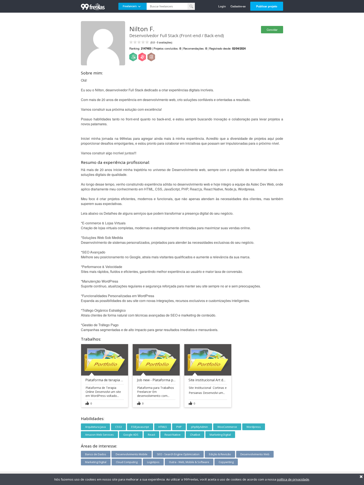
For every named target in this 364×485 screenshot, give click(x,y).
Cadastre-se (238, 6)
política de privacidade (293, 479)
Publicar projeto (266, 6)
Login (222, 6)
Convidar (272, 30)
